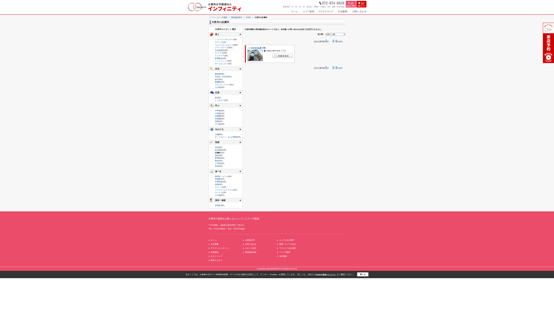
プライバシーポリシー (220, 248)
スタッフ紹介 (250, 248)
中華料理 (218, 182)
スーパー (218, 53)
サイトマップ (216, 256)
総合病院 (218, 150)
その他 (217, 87)
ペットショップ (221, 61)
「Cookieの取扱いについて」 (325, 275)
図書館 (217, 82)
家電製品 (218, 58)
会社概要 (214, 244)
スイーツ (218, 187)
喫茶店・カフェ (221, 176)
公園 (217, 134)
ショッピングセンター (224, 39)
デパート (218, 42)
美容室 (217, 205)
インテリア (219, 56)
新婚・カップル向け (287, 244)
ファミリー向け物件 (287, 248)
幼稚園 (217, 116)
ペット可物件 (285, 252)
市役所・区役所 (221, 77)
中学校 (217, 111)
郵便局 (217, 74)
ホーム (214, 240)
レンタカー (219, 100)
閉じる (363, 274)
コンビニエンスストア (224, 45)
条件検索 (283, 256)
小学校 (217, 113)
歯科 (217, 155)
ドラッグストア (221, 48)
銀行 (217, 79)
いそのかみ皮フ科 (257, 48)
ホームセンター (221, 64)
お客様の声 (249, 240)
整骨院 (217, 158)
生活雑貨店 (219, 50)
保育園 (217, 119)
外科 (217, 166)
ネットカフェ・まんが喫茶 (226, 137)
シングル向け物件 (286, 240)
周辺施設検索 (250, 252)
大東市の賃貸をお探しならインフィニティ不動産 (233, 218)
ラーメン (218, 192)
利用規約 (214, 252)
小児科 (217, 163)
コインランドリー (222, 85)
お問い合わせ (250, 244)
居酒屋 (217, 179)
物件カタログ (216, 260)
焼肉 (217, 184)
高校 (217, 121)
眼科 (217, 161)
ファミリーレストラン (224, 190)
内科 (217, 147)
